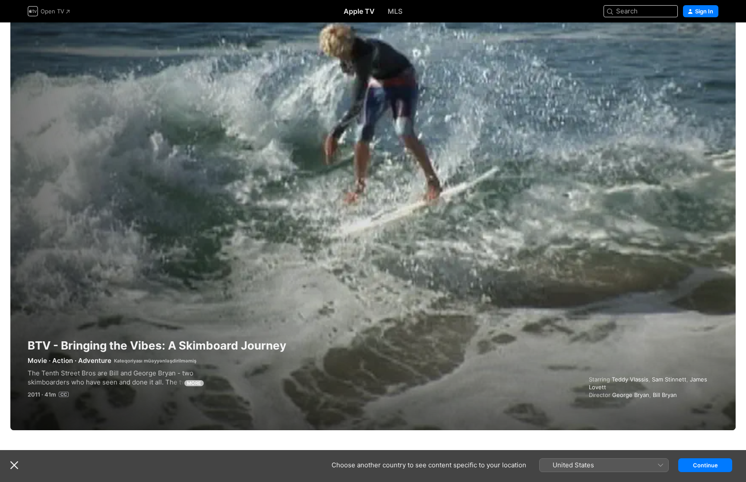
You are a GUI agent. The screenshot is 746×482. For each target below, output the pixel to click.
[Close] (14, 465)
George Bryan (630, 394)
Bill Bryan (665, 394)
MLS (395, 11)
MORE (194, 383)
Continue (705, 465)
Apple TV (359, 11)
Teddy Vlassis (630, 379)
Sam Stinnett (669, 379)
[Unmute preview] (712, 39)
